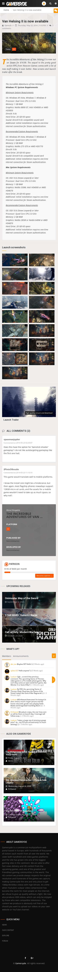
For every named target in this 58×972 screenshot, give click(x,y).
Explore (5, 935)
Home (6, 10)
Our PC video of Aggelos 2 (19, 811)
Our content (8, 930)
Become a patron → (44, 575)
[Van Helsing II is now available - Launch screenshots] (15, 260)
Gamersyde (20, 963)
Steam (13, 62)
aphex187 (14, 670)
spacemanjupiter (12, 439)
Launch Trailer (11, 419)
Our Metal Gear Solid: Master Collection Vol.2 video (26, 753)
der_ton (13, 664)
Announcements (21, 656)
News (4, 925)
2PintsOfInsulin (11, 469)
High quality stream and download (39, 413)
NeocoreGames (12, 541)
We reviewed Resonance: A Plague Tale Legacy (26, 781)
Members (6, 656)
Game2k (8, 25)
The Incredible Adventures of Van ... (24, 515)
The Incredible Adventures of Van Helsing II (26, 59)
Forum (5, 941)
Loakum (14, 676)
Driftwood (14, 712)
